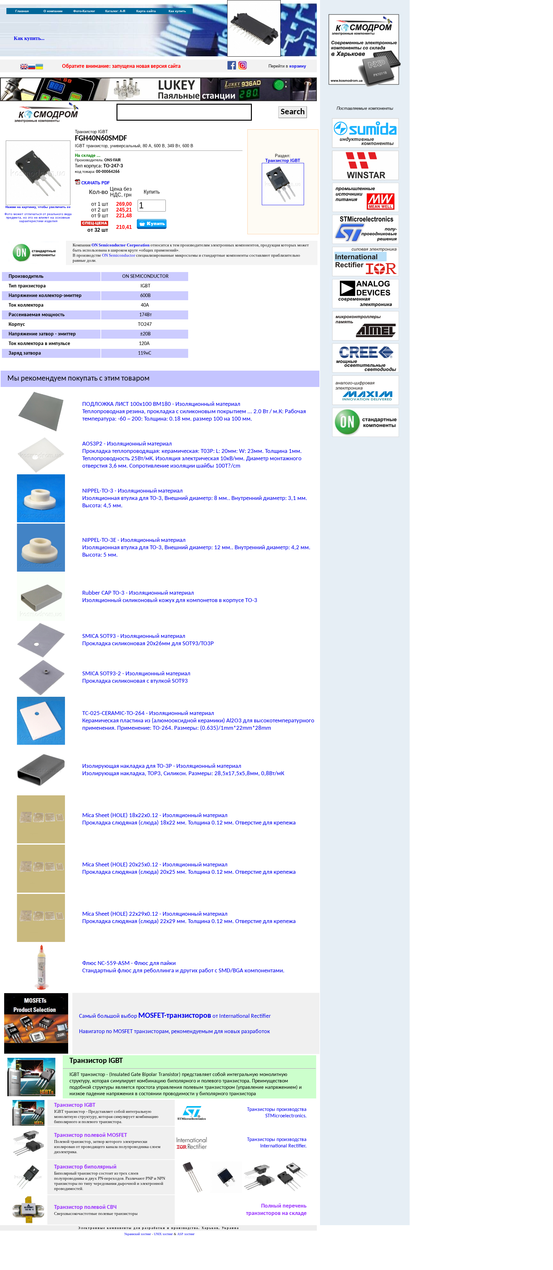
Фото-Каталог (84, 11)
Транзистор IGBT (282, 160)
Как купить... (29, 38)
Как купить (177, 11)
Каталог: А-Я (115, 11)
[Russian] (32, 67)
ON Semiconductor (118, 255)
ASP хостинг (186, 1234)
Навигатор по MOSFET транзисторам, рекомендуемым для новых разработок (174, 1032)
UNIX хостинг (163, 1234)
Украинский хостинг (137, 1234)
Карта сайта (146, 11)
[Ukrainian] (39, 67)
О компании (53, 11)
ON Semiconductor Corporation (120, 245)
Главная (22, 11)
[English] (24, 67)
